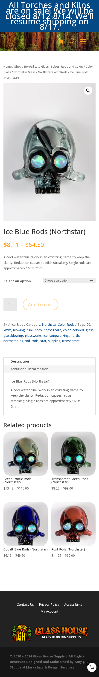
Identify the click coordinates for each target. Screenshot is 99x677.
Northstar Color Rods (52, 72)
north (75, 335)
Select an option (17, 281)
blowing (19, 330)
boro (38, 330)
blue (30, 330)
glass (89, 330)
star (43, 341)
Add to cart (40, 304)
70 (88, 324)
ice (46, 335)
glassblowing (13, 335)
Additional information (29, 369)
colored (78, 330)
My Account (49, 612)
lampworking (59, 335)
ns (21, 341)
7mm (7, 330)
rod (27, 341)
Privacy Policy (49, 605)
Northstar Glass (24, 72)
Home (7, 66)
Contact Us (25, 605)
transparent (71, 341)
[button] (88, 90)
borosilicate (52, 330)
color (67, 330)
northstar (10, 341)
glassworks (33, 335)
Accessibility (73, 605)
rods (35, 341)
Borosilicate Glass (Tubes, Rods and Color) (53, 66)
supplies (54, 341)
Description (20, 361)
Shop (18, 66)
